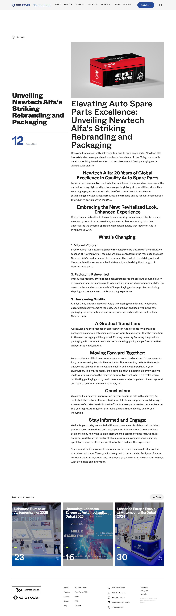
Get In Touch (146, 5)
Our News (30, 497)
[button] (68, 5)
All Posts (157, 497)
